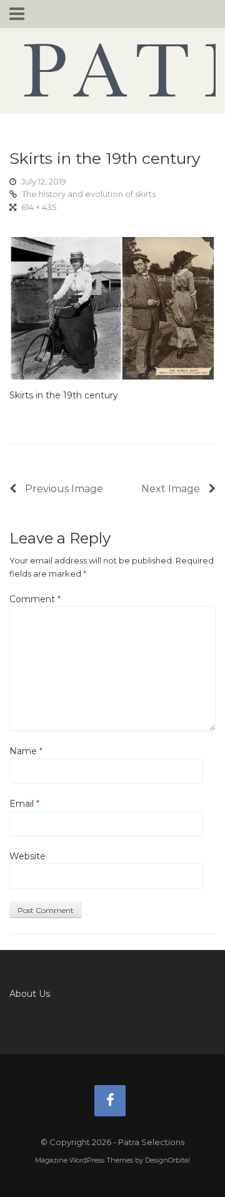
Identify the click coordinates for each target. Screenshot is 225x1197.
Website (27, 856)
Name (25, 751)
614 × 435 (38, 207)
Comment (35, 599)
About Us (29, 993)
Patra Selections (112, 70)
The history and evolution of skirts (89, 194)
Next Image (171, 489)
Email (24, 803)
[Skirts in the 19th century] (112, 307)
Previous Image (62, 489)
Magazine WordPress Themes (84, 1160)
